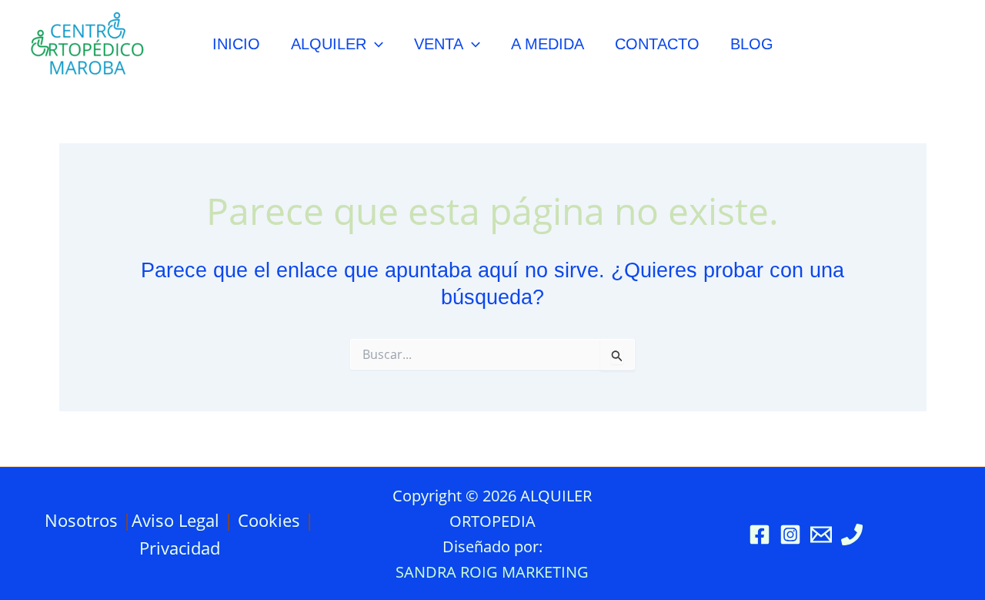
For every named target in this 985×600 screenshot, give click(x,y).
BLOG (751, 43)
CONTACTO (657, 43)
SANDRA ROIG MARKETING (492, 571)
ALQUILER (328, 43)
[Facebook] (759, 534)
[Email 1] (821, 534)
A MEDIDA (547, 43)
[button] (374, 44)
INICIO (236, 43)
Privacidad (179, 547)
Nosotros (81, 519)
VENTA (438, 43)
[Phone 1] (852, 534)
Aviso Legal (175, 519)
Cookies (269, 519)
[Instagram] (790, 534)
